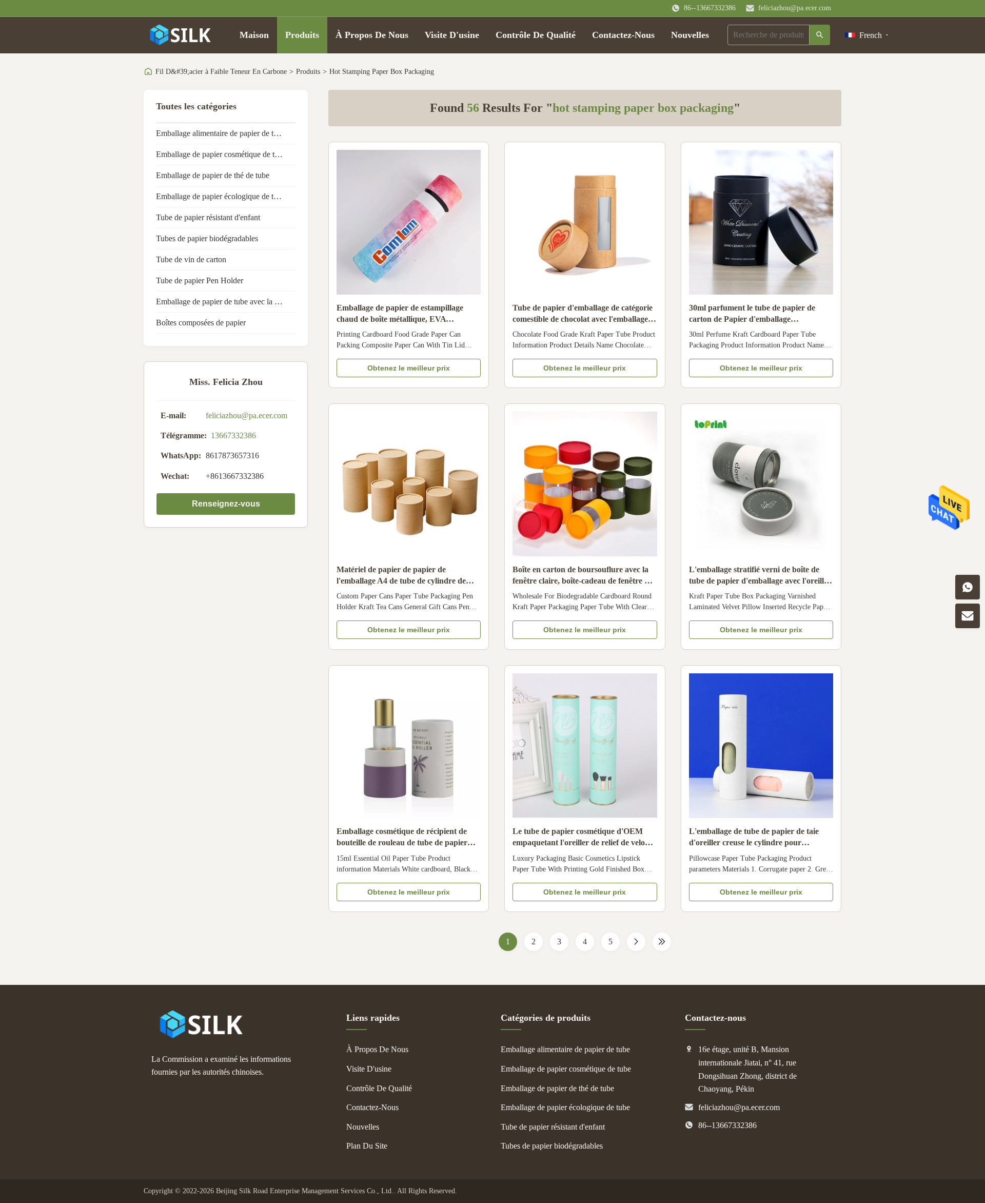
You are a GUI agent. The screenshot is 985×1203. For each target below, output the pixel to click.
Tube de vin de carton (191, 259)
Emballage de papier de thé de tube (212, 175)
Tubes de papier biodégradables (207, 238)
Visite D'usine (452, 35)
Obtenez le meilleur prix (408, 368)
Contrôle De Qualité (536, 35)
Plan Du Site (366, 1145)
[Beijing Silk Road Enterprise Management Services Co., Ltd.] (202, 1035)
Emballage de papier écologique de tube (220, 196)
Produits (302, 35)
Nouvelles (690, 35)
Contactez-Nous (623, 35)
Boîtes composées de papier (201, 322)
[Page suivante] (636, 942)
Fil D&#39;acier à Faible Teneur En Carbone (221, 71)
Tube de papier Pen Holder (199, 280)
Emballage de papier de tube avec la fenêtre (226, 301)
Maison (254, 35)
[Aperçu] (181, 35)
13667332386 (233, 435)
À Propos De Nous (372, 35)
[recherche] (820, 35)
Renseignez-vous (226, 503)
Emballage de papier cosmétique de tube (221, 154)
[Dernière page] (662, 942)
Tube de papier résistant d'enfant (208, 217)
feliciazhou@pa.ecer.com (794, 8)
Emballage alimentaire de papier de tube (220, 133)
